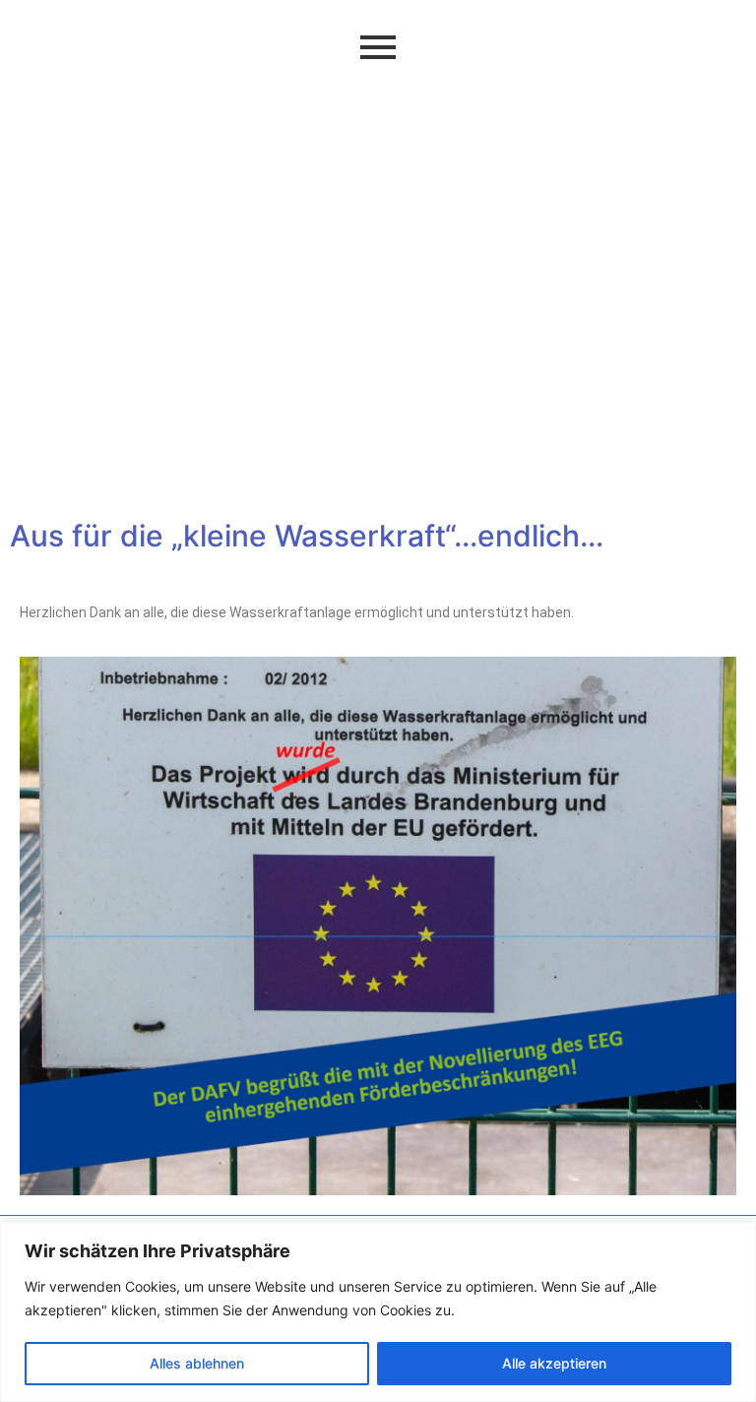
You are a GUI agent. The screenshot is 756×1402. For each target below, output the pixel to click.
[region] (378, 1312)
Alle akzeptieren (554, 1363)
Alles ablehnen (197, 1363)
